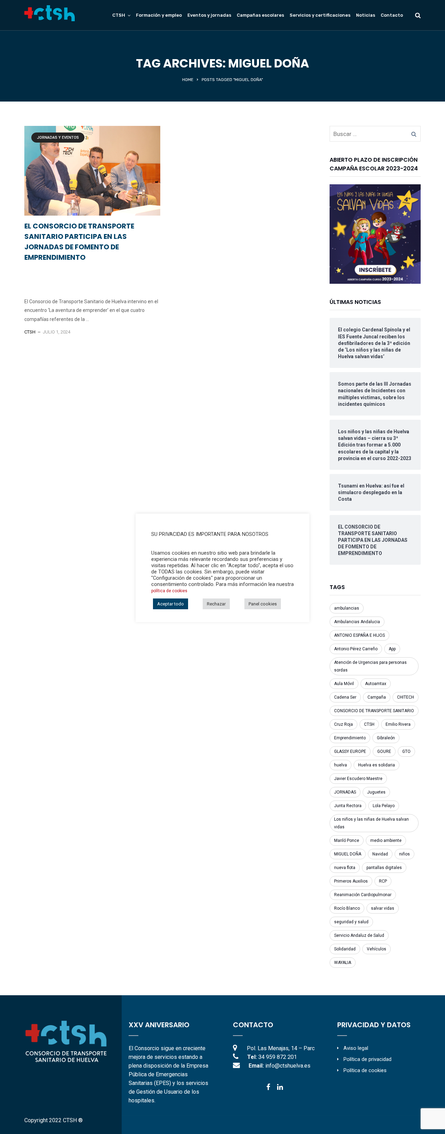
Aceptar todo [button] (170, 603)
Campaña (376, 697)
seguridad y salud (351, 921)
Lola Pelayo (384, 805)
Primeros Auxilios (351, 881)
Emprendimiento (350, 737)
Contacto (392, 15)
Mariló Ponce (346, 840)
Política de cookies (365, 1070)
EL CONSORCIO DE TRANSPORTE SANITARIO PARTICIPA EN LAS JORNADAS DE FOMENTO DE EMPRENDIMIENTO (79, 241)
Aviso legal (355, 1048)
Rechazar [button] (216, 603)
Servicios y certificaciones (320, 15)
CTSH (29, 332)
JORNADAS (345, 792)
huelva (340, 765)
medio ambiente (386, 840)
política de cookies (169, 590)
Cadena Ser (345, 697)
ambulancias (346, 608)
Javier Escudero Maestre (358, 778)
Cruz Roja (343, 724)
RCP (383, 881)
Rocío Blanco (347, 908)
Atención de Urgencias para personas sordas (370, 666)
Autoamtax (375, 683)
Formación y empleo (159, 15)
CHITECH (405, 697)
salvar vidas (382, 908)
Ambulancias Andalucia (357, 621)
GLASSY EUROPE (350, 751)
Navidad (380, 854)
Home (187, 79)
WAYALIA (342, 962)
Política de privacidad (367, 1059)
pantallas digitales (384, 867)
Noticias (365, 15)
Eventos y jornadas (209, 15)
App (392, 648)
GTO (406, 751)
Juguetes (376, 792)
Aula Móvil (344, 683)
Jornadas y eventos (58, 137)
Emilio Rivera (398, 724)
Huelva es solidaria (376, 765)
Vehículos (376, 949)
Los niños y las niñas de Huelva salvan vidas (371, 823)
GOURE (384, 751)
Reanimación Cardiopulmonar (362, 894)
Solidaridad (345, 949)
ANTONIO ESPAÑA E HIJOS (359, 635)
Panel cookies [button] (263, 603)
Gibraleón (386, 737)
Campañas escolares (260, 15)
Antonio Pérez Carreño (356, 648)
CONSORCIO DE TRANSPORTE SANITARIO (374, 710)
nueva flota (344, 867)
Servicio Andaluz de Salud (359, 935)
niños (404, 854)
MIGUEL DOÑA (347, 854)
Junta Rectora (348, 805)
